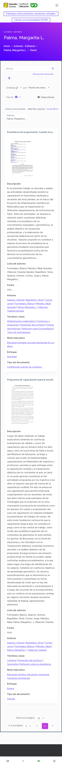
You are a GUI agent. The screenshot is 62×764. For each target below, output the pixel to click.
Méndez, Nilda (43, 646)
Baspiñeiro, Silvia (34, 300)
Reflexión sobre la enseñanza (37, 328)
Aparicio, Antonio (15, 300)
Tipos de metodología (18, 332)
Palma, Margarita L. (27, 307)
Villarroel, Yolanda (37, 650)
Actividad (12, 356)
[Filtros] (10, 78)
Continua (11, 660)
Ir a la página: (16, 725)
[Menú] (57, 5)
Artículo (11, 698)
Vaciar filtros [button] (52, 109)
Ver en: (10, 97)
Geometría (12, 664)
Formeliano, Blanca (24, 303)
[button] (37, 726)
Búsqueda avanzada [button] (43, 74)
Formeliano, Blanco (24, 646)
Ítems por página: (25, 717)
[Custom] (7, 761)
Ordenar (10, 87)
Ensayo (10, 688)
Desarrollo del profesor (32, 325)
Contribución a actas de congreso (24, 367)
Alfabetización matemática (21, 321)
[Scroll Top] (54, 761)
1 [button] (44, 726)
